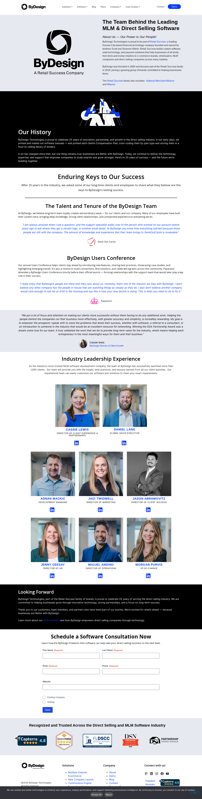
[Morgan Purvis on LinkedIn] (148, 575)
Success (118, 81)
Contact (160, 6)
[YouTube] (167, 773)
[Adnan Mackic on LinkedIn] (52, 509)
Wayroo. (111, 84)
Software (81, 6)
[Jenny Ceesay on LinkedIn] (52, 575)
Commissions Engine (79, 783)
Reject (109, 794)
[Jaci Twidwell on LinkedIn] (100, 509)
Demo (174, 6)
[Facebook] (162, 773)
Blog (94, 6)
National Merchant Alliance (160, 81)
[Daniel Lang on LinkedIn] (124, 442)
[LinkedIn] (151, 773)
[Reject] (194, 792)
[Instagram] (157, 773)
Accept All (96, 794)
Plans (103, 6)
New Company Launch (80, 779)
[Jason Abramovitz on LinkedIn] (148, 509)
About (112, 772)
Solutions (66, 6)
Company (114, 6)
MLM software (51, 620)
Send (47, 710)
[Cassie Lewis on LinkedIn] (76, 442)
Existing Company (56, 697)
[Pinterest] (146, 773)
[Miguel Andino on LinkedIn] (100, 575)
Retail (110, 81)
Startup (51, 702)
